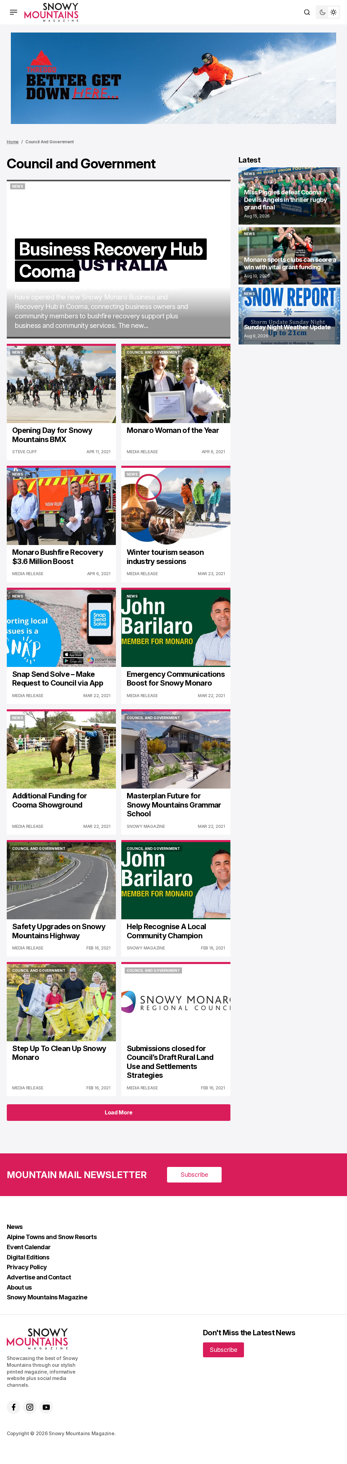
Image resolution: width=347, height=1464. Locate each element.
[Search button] (307, 12)
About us (19, 1287)
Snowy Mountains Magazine (47, 1297)
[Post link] (289, 196)
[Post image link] (61, 384)
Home (13, 141)
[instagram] (30, 1407)
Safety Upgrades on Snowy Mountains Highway (58, 931)
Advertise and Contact (39, 1277)
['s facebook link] (13, 1407)
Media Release (142, 451)
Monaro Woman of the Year (173, 430)
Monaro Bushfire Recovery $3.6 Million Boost (57, 556)
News (15, 1226)
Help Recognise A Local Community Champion (166, 931)
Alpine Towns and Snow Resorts (52, 1236)
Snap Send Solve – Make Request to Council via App (57, 678)
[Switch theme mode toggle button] (328, 12)
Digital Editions (28, 1257)
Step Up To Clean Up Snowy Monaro (59, 1053)
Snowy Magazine (146, 826)
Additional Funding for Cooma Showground (49, 800)
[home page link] (51, 12)
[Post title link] (118, 259)
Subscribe (194, 1174)
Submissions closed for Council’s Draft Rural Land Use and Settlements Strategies (170, 1062)
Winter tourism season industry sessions (165, 556)
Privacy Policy (27, 1267)
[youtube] (46, 1407)
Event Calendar (28, 1247)
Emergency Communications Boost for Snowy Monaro (176, 678)
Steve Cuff (24, 451)
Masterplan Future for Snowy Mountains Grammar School (174, 804)
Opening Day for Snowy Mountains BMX (52, 434)
